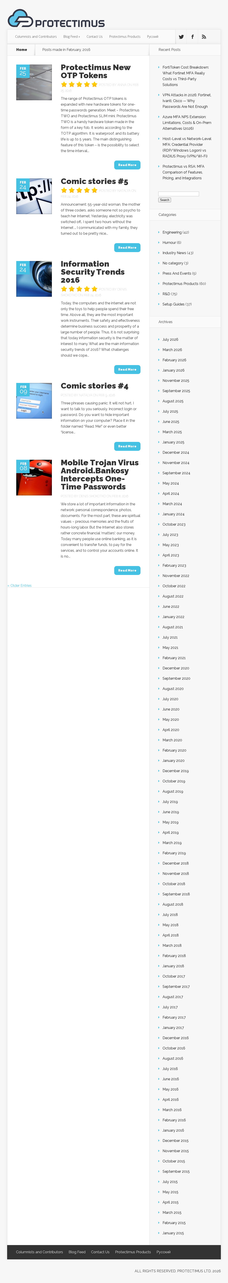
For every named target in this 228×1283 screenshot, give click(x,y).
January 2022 (173, 617)
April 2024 (171, 493)
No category (173, 263)
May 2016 (171, 1089)
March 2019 (172, 843)
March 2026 (172, 350)
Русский (152, 36)
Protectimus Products (124, 36)
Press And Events (177, 273)
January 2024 (174, 514)
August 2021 (173, 627)
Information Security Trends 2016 (93, 271)
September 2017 (176, 986)
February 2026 (174, 360)
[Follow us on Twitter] (181, 37)
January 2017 (173, 1028)
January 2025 (173, 442)
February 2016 (174, 1120)
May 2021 (170, 648)
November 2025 (176, 380)
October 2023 (174, 524)
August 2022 (173, 596)
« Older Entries (19, 585)
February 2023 (174, 565)
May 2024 (171, 483)
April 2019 (171, 832)
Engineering (172, 232)
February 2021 (174, 658)
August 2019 (173, 791)
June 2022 (171, 606)
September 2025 (176, 391)
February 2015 (174, 1223)
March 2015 (172, 1212)
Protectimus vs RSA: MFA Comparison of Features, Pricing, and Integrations (183, 172)
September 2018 (176, 894)
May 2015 (170, 1192)
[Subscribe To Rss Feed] (203, 37)
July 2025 (170, 411)
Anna (121, 85)
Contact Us (95, 36)
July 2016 (170, 1069)
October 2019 (174, 781)
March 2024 (172, 504)
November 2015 (176, 1151)
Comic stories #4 (94, 385)
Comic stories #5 (94, 181)
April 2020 (171, 730)
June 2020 (171, 709)
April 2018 (171, 935)
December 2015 (176, 1141)
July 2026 (170, 339)
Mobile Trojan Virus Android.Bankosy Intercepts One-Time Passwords (100, 474)
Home (21, 50)
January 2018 (173, 966)
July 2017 (170, 1007)
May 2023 (171, 545)
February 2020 (174, 750)
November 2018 (176, 873)
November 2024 (176, 463)
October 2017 (174, 976)
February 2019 (174, 853)
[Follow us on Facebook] (192, 37)
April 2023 (171, 555)
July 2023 (170, 535)
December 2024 (176, 452)
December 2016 (176, 1038)
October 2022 (174, 586)
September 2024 (176, 473)
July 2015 (170, 1182)
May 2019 (171, 822)
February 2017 (174, 1017)
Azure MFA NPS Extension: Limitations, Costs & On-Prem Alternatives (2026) (187, 123)
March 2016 (172, 1110)
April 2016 (171, 1099)
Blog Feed (71, 36)
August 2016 (173, 1058)
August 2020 (173, 689)
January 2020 (174, 761)
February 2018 (174, 956)
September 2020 (176, 678)
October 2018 (174, 884)
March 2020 (172, 740)
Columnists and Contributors (36, 36)
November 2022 (176, 576)
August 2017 (173, 997)
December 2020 (176, 668)
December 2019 (176, 771)
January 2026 (174, 370)
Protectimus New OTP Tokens (95, 71)
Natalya (123, 190)
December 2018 (176, 863)
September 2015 (176, 1171)
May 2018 (171, 925)
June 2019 (171, 812)
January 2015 (173, 1233)
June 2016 (171, 1079)
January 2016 (173, 1130)
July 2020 (170, 699)
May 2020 (171, 719)
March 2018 (172, 945)
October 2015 (174, 1161)
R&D (166, 294)
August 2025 (173, 401)
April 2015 (171, 1202)
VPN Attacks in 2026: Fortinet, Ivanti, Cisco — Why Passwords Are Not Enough (187, 101)
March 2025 (172, 432)
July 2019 (170, 802)
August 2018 (173, 904)
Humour (169, 242)
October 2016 (174, 1048)
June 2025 (171, 422)
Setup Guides (174, 304)
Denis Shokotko (92, 496)
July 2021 (170, 637)
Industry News (174, 253)
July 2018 (170, 915)
